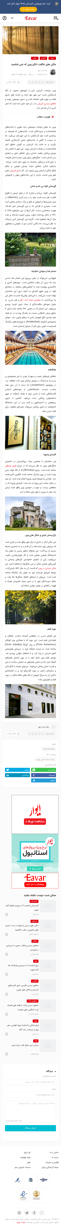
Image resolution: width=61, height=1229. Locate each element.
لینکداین (25, 775)
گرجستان (34, 901)
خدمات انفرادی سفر (22, 1167)
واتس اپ (51, 769)
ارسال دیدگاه (30, 1128)
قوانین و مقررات (51, 1162)
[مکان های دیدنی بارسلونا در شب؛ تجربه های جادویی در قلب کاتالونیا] (48, 926)
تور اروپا (27, 1152)
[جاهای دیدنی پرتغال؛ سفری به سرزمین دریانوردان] (48, 946)
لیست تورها (29, 9)
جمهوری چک (32, 1000)
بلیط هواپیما (25, 1157)
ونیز (36, 1040)
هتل (28, 1162)
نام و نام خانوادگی (49, 1076)
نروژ (36, 961)
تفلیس (34, 981)
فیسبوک (52, 775)
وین (34, 58)
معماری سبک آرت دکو (30, 300)
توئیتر (26, 769)
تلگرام (52, 780)
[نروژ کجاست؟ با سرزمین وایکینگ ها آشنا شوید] (48, 966)
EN (12, 18)
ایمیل (54, 1089)
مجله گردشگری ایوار (50, 1167)
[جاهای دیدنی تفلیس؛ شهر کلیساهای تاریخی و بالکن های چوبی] (48, 986)
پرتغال (35, 941)
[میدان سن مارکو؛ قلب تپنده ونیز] (48, 1045)
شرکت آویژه (21, 1222)
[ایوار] (30, 18)
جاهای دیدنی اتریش (47, 103)
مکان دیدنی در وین (47, 568)
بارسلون (34, 921)
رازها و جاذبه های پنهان (45, 759)
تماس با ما (54, 1152)
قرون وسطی (10, 465)
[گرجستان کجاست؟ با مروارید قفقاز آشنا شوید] (48, 906)
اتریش (43, 58)
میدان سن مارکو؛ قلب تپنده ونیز (25, 1045)
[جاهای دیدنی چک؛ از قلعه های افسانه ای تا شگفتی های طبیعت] (48, 1005)
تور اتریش (14, 170)
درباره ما (55, 1157)
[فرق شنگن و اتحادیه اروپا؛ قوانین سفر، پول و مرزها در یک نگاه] (48, 1025)
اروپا (52, 58)
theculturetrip (49, 749)
